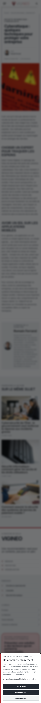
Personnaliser (20, 698)
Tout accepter (20, 692)
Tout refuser (21, 686)
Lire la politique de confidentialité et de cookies (19, 679)
